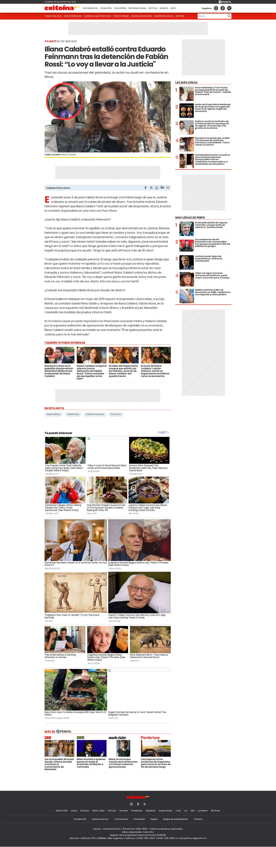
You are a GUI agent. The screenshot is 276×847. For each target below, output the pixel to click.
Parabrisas (136, 810)
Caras (74, 810)
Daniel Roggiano (141, 16)
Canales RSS (80, 819)
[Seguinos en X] (229, 8)
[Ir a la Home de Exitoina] (62, 8)
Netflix (153, 8)
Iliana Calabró (53, 414)
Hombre (123, 810)
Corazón (105, 8)
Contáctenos (121, 819)
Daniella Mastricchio (97, 16)
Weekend (150, 810)
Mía (192, 810)
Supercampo (165, 810)
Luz (185, 810)
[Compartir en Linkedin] (162, 188)
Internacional (137, 8)
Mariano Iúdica (164, 16)
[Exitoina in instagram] (216, 8)
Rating (180, 16)
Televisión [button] (120, 8)
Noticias (84, 810)
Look (178, 810)
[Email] (167, 188)
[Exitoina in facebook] (223, 8)
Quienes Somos (100, 819)
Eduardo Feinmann (95, 414)
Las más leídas (186, 83)
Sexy (173, 8)
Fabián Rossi (73, 414)
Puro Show (116, 414)
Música (164, 8)
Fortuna (112, 810)
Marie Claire (98, 810)
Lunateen (203, 810)
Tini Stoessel (121, 16)
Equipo (154, 819)
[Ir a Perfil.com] (224, 2)
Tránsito (198, 819)
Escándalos (90, 8)
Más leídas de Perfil (190, 218)
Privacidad (139, 819)
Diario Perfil (61, 810)
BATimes (215, 810)
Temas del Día (53, 16)
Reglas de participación (175, 819)
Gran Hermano (73, 16)
